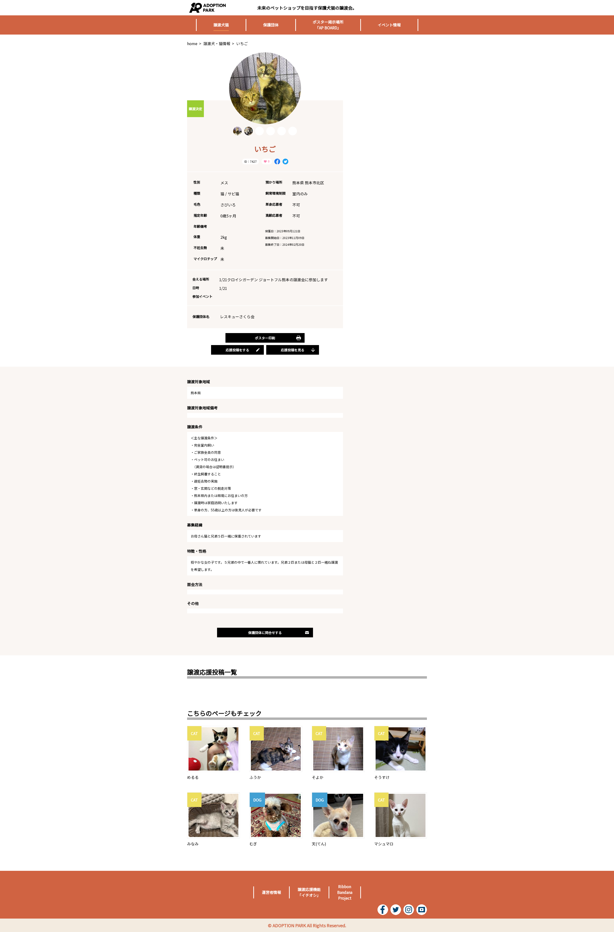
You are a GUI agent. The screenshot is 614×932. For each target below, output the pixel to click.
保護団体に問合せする (265, 632)
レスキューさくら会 (237, 316)
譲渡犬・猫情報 (216, 43)
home (192, 43)
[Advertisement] (391, 82)
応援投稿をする (237, 349)
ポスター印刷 (265, 337)
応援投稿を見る (292, 349)
